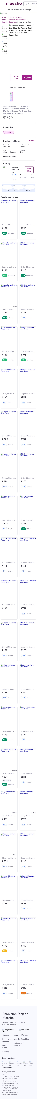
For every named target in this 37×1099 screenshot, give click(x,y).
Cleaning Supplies (9, 22)
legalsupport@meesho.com (10, 1092)
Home (4, 17)
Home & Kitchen (14, 17)
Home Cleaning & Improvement (14, 20)
